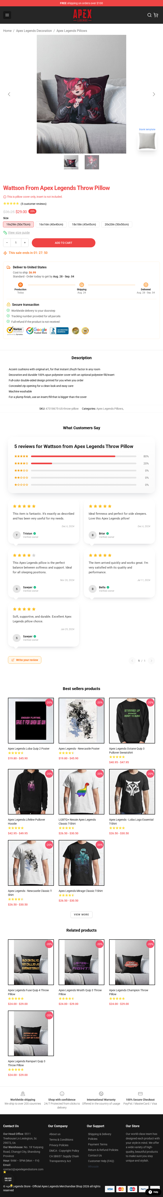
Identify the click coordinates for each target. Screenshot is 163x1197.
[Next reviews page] (151, 660)
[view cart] (155, 15)
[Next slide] (153, 94)
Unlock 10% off (8, 1179)
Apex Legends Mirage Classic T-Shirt (81, 890)
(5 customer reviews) (34, 203)
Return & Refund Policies (103, 1149)
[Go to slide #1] (71, 162)
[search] (149, 15)
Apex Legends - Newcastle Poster (79, 748)
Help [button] (155, 1192)
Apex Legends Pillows (71, 31)
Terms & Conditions (61, 1139)
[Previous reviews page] (132, 660)
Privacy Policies (58, 1145)
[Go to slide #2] (91, 162)
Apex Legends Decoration (34, 31)
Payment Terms (97, 1144)
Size (6, 218)
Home (7, 31)
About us (54, 1134)
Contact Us (95, 1155)
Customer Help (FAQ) (101, 1161)
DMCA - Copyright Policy (64, 1150)
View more (81, 914)
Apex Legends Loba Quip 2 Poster (28, 748)
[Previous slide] (9, 94)
